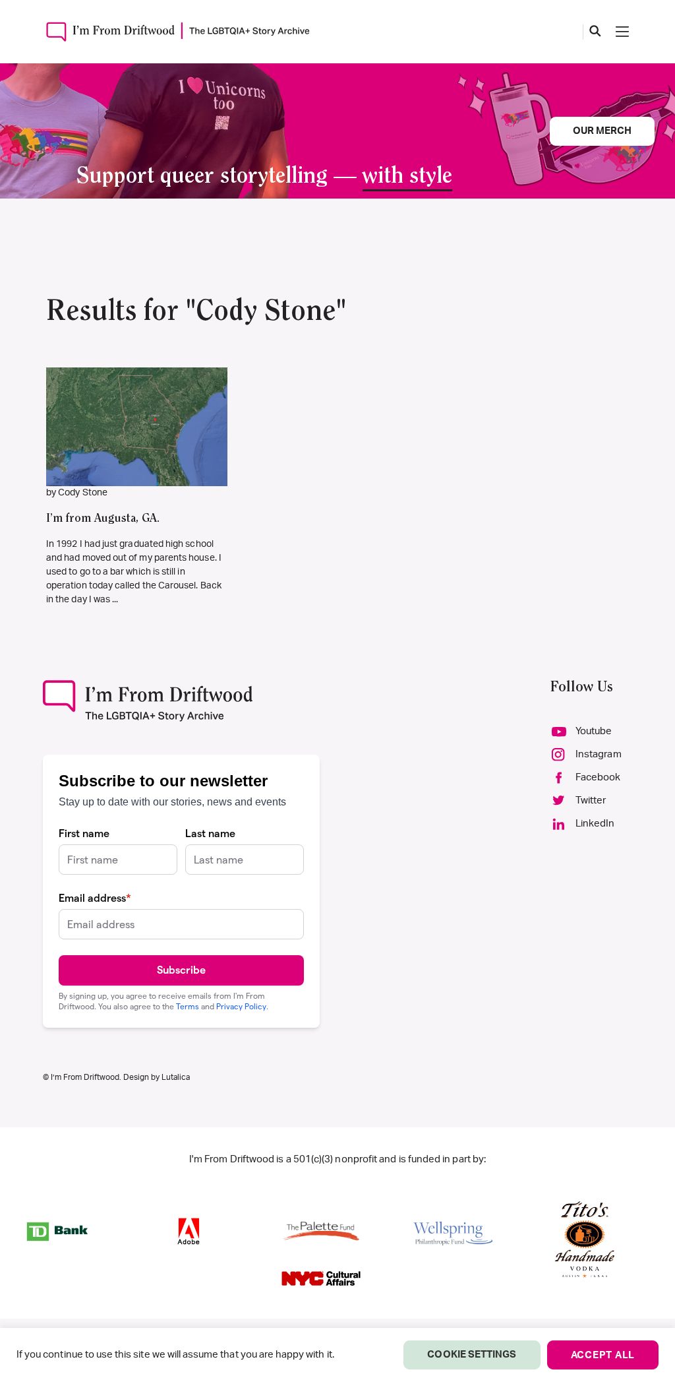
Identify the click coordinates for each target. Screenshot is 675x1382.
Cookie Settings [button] (471, 1355)
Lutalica (175, 1077)
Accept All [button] (603, 1355)
